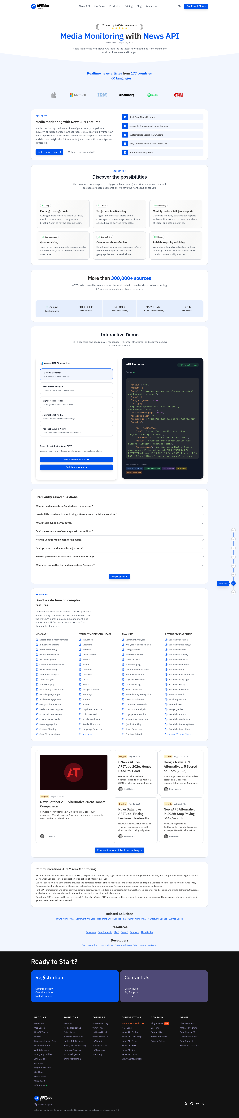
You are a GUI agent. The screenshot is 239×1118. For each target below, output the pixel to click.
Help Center (118, 576)
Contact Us (156, 1032)
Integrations (40, 1058)
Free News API (187, 1032)
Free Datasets (105, 932)
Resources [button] (151, 6)
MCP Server (127, 1027)
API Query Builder (43, 1054)
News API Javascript (132, 1036)
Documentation (89, 945)
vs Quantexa (99, 1049)
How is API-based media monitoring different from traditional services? (76, 514)
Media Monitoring (72, 1027)
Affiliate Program (188, 1027)
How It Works (106, 945)
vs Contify (97, 1054)
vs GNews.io (99, 1027)
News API (84, 6)
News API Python (130, 1032)
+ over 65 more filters (180, 734)
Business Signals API (73, 1036)
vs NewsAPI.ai (100, 1032)
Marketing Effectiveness (109, 918)
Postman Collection (132, 1023)
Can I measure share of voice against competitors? (64, 531)
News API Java (129, 1041)
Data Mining (69, 1032)
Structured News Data (126, 945)
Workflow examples (75, 459)
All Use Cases (176, 918)
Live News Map (187, 1023)
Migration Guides (42, 1067)
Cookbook (91, 932)
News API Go (128, 1049)
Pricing (129, 6)
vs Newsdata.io (100, 1036)
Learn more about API (83, 152)
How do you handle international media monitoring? (65, 556)
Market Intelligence (157, 918)
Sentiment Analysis (85, 918)
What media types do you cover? (54, 522)
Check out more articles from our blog (118, 850)
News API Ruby (129, 1054)
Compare (134, 932)
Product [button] (113, 6)
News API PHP (129, 1045)
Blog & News (159, 1023)
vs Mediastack (100, 1045)
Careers (155, 1027)
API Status (40, 1085)
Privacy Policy (158, 1041)
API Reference (41, 1049)
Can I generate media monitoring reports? (59, 548)
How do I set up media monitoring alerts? (59, 539)
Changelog (39, 1080)
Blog (139, 6)
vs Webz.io (98, 1041)
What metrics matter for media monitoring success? (65, 565)
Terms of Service (159, 1036)
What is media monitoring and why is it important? (64, 506)
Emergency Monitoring (134, 918)
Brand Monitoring (64, 918)
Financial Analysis (72, 1049)
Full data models (75, 467)
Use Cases (100, 6)
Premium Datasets (189, 1045)
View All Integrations (132, 1058)
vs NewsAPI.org (100, 1023)
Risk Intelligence (71, 1054)
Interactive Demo (148, 945)
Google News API (188, 1036)
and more (87, 734)
